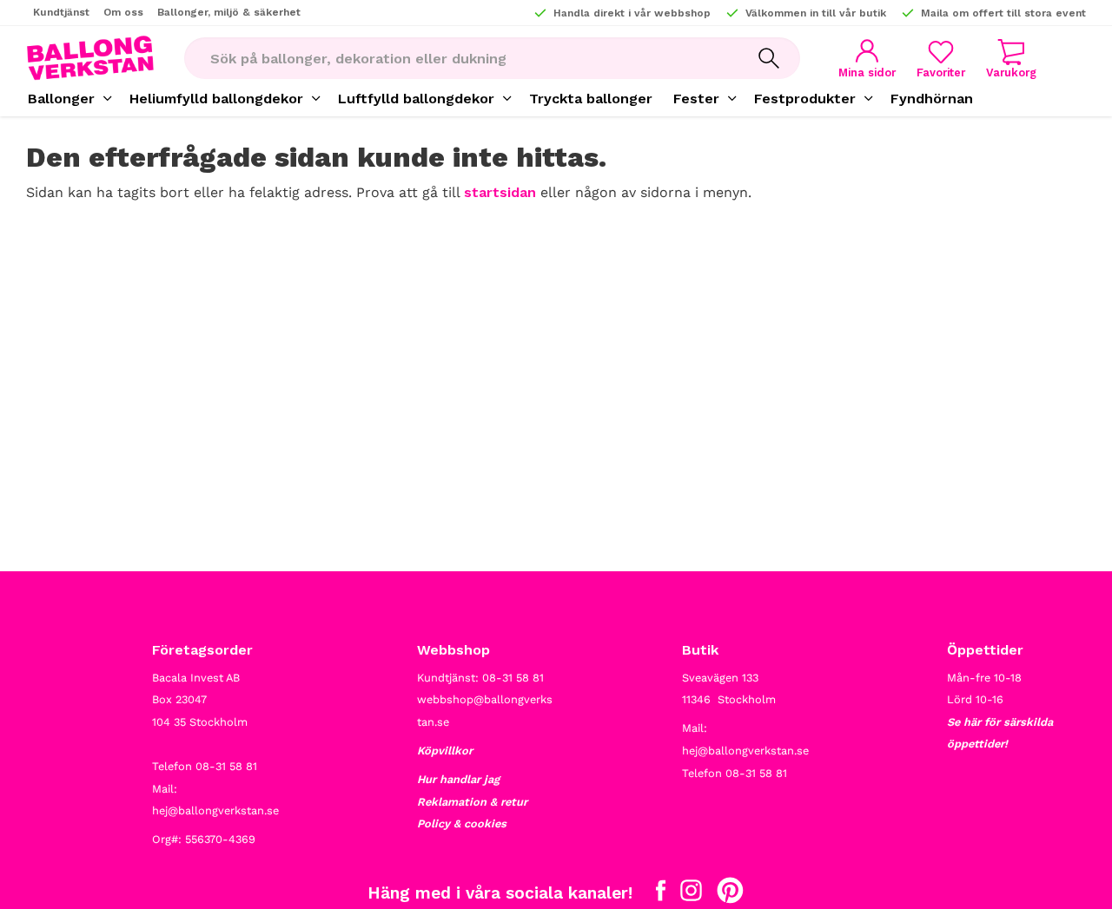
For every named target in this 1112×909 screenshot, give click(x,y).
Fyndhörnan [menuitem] (931, 98)
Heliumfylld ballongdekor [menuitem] (216, 98)
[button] (941, 58)
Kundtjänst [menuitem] (61, 12)
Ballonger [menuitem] (61, 98)
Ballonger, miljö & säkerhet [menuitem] (229, 12)
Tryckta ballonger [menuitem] (590, 98)
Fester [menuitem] (696, 98)
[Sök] (769, 58)
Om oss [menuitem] (123, 12)
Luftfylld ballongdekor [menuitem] (416, 98)
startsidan (500, 192)
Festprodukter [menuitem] (805, 98)
